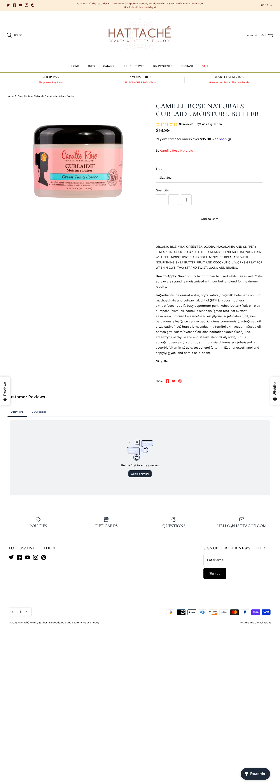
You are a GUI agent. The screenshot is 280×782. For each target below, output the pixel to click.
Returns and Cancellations (255, 622)
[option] (77, 162)
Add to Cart (209, 219)
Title (159, 169)
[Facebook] (14, 5)
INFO (91, 66)
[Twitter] (8, 5)
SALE (205, 66)
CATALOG (109, 66)
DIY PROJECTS (162, 66)
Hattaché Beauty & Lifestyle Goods (39, 622)
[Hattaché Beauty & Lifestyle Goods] (140, 35)
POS (63, 622)
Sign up (214, 573)
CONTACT (187, 66)
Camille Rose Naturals (176, 150)
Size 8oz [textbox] (165, 178)
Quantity (162, 190)
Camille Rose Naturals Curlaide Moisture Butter (46, 96)
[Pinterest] (32, 5)
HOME (75, 66)
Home (10, 96)
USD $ (265, 5)
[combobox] (209, 178)
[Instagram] (26, 5)
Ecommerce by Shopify (85, 622)
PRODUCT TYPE (134, 66)
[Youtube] (20, 5)
